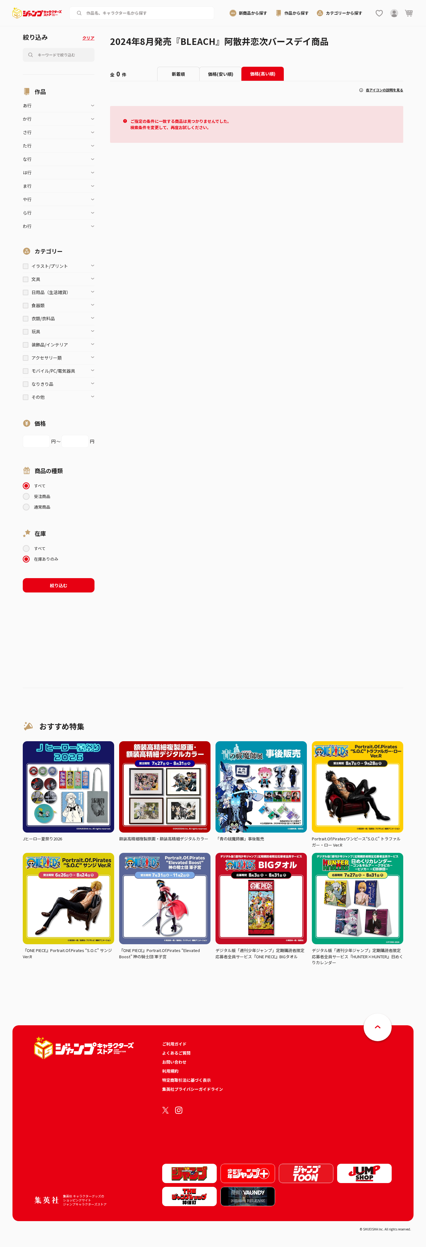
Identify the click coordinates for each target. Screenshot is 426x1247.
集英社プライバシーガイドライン (192, 1089)
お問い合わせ (174, 1062)
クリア (88, 38)
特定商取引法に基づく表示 (186, 1080)
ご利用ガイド (174, 1044)
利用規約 (170, 1071)
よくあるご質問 (176, 1053)
